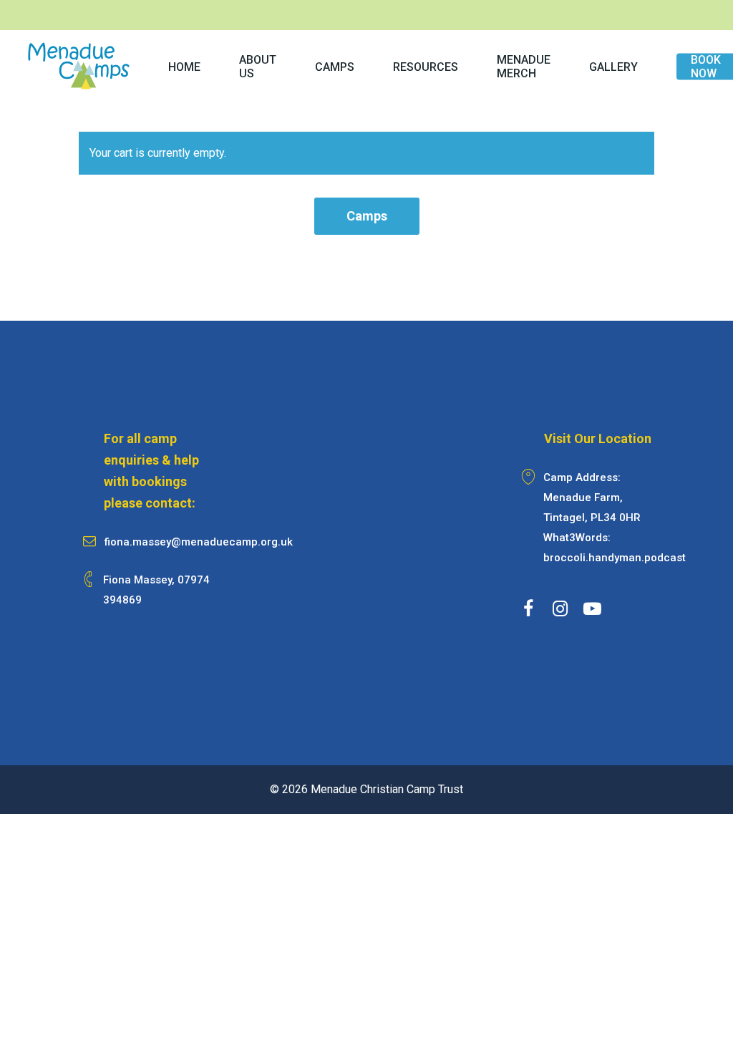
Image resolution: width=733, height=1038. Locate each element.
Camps (366, 215)
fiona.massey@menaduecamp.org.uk (199, 541)
